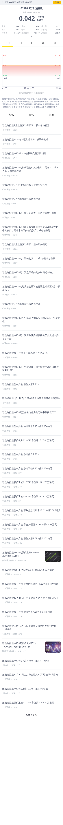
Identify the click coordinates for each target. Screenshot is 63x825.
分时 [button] (7, 43)
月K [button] (55, 43)
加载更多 (30, 714)
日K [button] (31, 43)
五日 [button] (19, 43)
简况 (51, 114)
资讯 (11, 114)
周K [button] (43, 43)
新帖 (31, 114)
